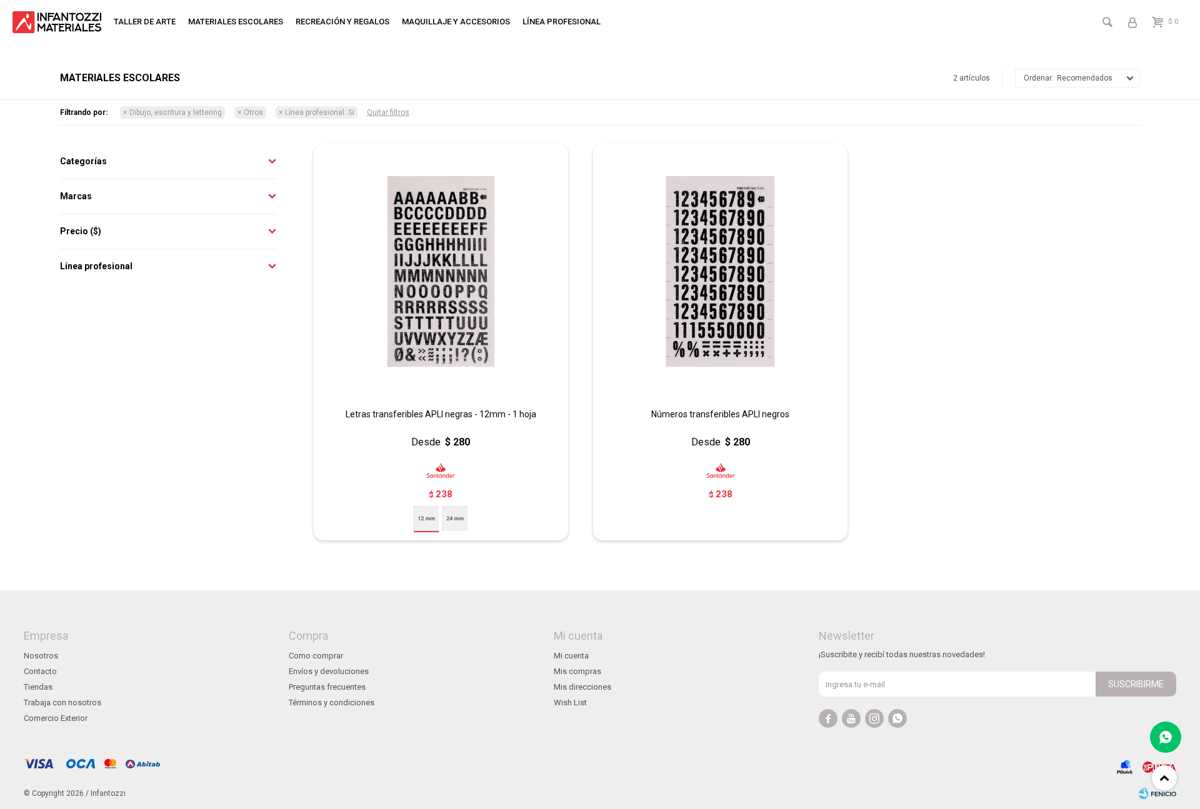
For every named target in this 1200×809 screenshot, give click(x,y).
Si (319, 112)
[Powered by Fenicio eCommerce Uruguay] (1157, 793)
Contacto (40, 671)
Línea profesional (561, 21)
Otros (253, 112)
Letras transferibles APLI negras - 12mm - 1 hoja (441, 414)
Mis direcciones (582, 687)
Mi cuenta (571, 655)
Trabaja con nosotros (62, 702)
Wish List (570, 702)
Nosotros (41, 655)
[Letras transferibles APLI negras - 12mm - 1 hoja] (441, 271)
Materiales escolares (235, 21)
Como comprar (316, 655)
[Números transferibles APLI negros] (720, 271)
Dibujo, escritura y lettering (175, 112)
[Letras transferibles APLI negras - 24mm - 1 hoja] (455, 518)
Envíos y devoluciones (329, 671)
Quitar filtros (388, 112)
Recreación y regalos (342, 21)
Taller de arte (145, 21)
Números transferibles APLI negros (720, 414)
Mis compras (577, 671)
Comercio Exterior (56, 718)
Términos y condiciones (331, 702)
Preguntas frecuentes (327, 687)
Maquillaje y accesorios (456, 21)
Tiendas (38, 687)
